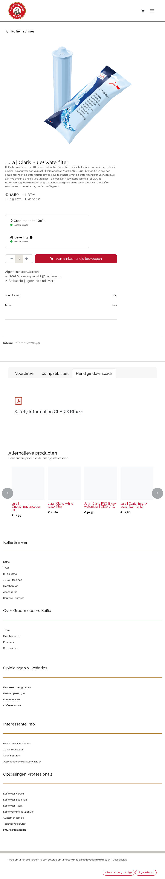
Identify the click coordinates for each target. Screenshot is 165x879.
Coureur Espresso (13, 597)
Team (6, 630)
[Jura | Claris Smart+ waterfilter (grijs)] (137, 483)
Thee (6, 567)
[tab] (24, 373)
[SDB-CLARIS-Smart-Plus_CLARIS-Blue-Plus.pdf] (18, 401)
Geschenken (10, 585)
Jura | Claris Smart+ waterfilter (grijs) (134, 505)
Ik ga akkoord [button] (146, 872)
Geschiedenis (11, 636)
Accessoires (10, 591)
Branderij (8, 642)
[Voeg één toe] (28, 259)
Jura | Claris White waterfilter (60, 505)
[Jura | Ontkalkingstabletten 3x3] (28, 483)
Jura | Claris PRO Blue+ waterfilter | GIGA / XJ (100, 505)
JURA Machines (12, 579)
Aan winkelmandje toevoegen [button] (78, 259)
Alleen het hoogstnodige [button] (118, 872)
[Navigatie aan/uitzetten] (152, 11)
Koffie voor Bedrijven (15, 799)
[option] (82, 493)
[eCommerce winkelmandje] (142, 10)
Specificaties (12, 295)
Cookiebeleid (120, 859)
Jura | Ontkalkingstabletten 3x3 (26, 507)
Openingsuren (11, 755)
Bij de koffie (10, 573)
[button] (10, 493)
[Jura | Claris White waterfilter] (64, 483)
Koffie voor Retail (12, 805)
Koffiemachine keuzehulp (18, 811)
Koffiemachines (22, 31)
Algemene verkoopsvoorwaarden (22, 761)
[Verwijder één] (10, 259)
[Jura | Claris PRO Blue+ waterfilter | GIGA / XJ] (100, 483)
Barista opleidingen (14, 693)
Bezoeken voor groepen (17, 687)
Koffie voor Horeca (13, 793)
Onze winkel (10, 648)
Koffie (6, 561)
